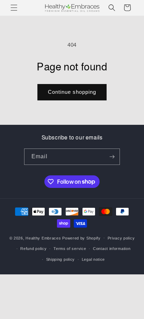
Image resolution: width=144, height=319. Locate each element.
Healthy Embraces (43, 238)
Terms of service (69, 248)
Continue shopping (72, 92)
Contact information (111, 248)
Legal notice (93, 259)
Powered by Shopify (81, 238)
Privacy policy (121, 238)
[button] (14, 7)
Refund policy (33, 248)
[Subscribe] (112, 157)
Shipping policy (60, 259)
